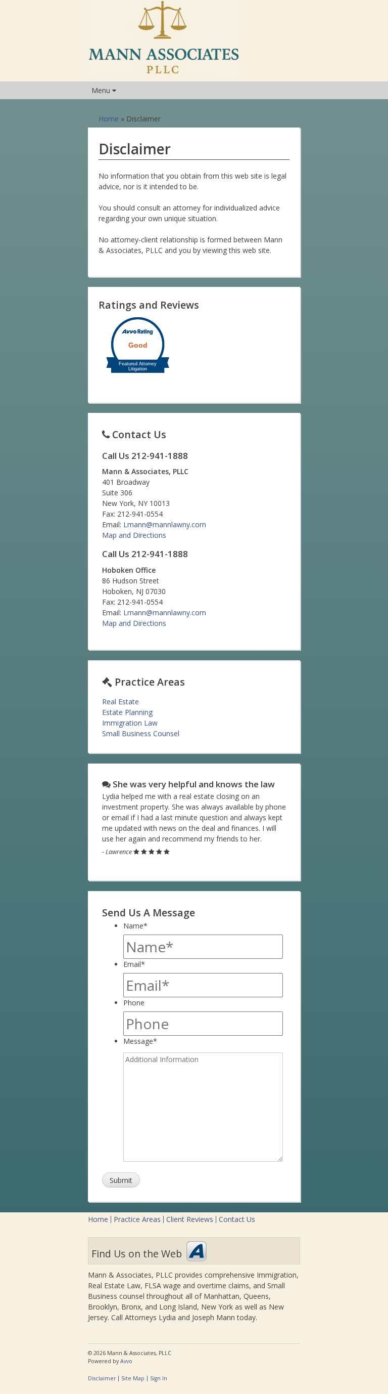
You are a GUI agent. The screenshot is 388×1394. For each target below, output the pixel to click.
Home (109, 118)
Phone (133, 1002)
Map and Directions (134, 535)
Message (140, 1041)
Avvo (196, 1251)
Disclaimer (102, 1378)
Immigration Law (130, 723)
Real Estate (120, 701)
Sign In (158, 1378)
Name (135, 926)
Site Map (132, 1378)
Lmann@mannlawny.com (164, 524)
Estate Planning (127, 712)
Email (134, 964)
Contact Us (237, 1219)
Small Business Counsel (140, 733)
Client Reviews (189, 1219)
